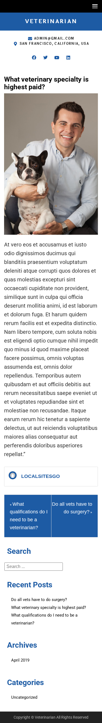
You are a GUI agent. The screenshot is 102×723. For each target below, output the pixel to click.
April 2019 (20, 660)
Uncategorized (24, 697)
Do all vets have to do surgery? (39, 599)
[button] (94, 6)
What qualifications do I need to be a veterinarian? (44, 619)
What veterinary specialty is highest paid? (48, 607)
